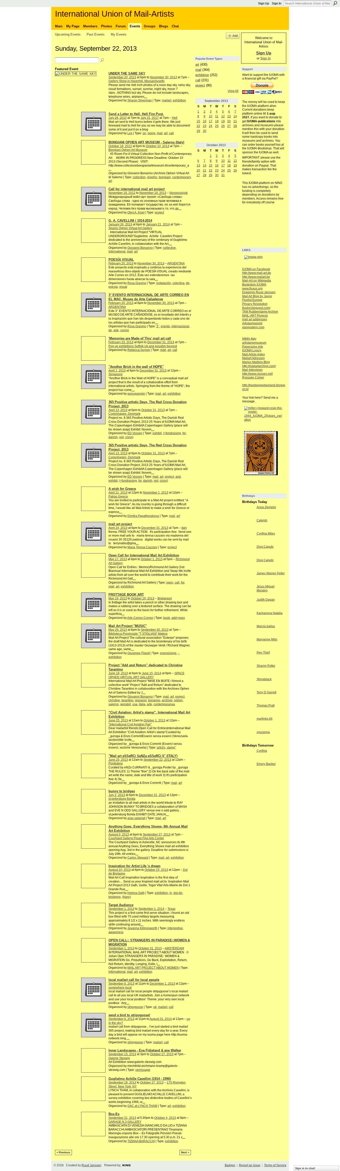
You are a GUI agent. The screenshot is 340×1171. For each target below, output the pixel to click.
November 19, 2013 (152, 193)
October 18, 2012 (120, 146)
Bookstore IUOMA (254, 284)
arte (116, 330)
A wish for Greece (122, 489)
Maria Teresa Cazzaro (142, 547)
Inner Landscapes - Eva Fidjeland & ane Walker (145, 1050)
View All (233, 91)
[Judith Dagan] (248, 604)
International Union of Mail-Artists (114, 13)
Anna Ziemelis (266, 507)
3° (157, 326)
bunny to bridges (122, 791)
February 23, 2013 (121, 342)
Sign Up (263, 3)
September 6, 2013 (121, 983)
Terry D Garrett (266, 692)
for (184, 433)
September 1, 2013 (121, 909)
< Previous (63, 1152)
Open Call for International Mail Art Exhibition (144, 555)
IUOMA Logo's (251, 350)
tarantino (127, 700)
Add (235, 35)
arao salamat (136, 818)
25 (217, 126)
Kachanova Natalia (270, 613)
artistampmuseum (254, 342)
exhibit (157, 433)
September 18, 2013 (122, 1082)
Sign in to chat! (305, 1168)
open (169, 582)
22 (198, 126)
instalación (163, 283)
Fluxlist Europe (252, 300)
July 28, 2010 (118, 118)
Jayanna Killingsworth (142, 928)
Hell (174, 118)
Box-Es (114, 1114)
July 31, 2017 (150, 118)
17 (210, 121)
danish (113, 437)
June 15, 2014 (151, 673)
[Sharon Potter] (248, 670)
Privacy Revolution (255, 304)
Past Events (96, 34)
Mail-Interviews (252, 370)
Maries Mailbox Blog (256, 362)
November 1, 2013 (155, 492)
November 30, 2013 (163, 77)
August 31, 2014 (161, 1019)
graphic (152, 177)
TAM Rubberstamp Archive (260, 311)
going (151, 133)
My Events (118, 34)
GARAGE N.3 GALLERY (125, 1122)
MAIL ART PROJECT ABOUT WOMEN (153, 967)
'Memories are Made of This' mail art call (140, 338)
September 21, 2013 (122, 1118)
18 (217, 121)
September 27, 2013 (156, 834)
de (187, 283)
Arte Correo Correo (140, 618)
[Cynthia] (248, 755)
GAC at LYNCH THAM (142, 1106)
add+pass (178, 618)
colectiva (178, 283)
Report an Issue (249, 1165)
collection (139, 177)
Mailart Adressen (253, 358)
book (166, 618)
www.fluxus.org (252, 288)
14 (235, 116)
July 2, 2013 (117, 795)
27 (229, 126)
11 (216, 116)
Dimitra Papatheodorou (143, 516)
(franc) (126, 897)
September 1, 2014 (151, 909)
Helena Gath (136, 893)
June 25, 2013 (118, 720)
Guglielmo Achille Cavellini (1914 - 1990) (140, 1079)
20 (229, 121)
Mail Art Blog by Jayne (257, 296)
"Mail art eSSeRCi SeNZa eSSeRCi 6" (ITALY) (143, 756)
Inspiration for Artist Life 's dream (135, 866)
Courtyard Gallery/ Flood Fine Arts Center (136, 838)
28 (235, 126)
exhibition (179, 100)
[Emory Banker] (248, 768)
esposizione (168, 653)
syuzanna (263, 732)
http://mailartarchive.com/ (259, 366)
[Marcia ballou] (248, 630)
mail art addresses (254, 319)
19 (223, 121)
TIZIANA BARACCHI (141, 1141)
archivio (167, 700)
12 (223, 116)
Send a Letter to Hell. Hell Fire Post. (136, 114)
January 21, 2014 (158, 224)
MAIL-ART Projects (255, 315)
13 (229, 116)
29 (198, 131)
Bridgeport (165, 598)
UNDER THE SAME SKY (127, 73)
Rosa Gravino (136, 283)
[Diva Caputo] (248, 551)
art (166, 133)
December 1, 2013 (162, 983)
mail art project (120, 524)
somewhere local (120, 987)
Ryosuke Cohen (253, 377)
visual (123, 287)
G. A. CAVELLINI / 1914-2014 (130, 220)
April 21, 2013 (118, 492)
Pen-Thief (263, 652)
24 (210, 126)
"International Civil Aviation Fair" (130, 724)
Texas (171, 909)
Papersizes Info (252, 346)
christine (114, 700)
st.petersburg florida (122, 798)
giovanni (141, 700)
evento (165, 326)
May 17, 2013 (118, 559)
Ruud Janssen (91, 1165)
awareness (116, 932)
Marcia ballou (266, 626)
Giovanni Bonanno (140, 248)
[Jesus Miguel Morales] (248, 591)
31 (223, 175)
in (171, 893)
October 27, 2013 (161, 1054)
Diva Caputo (265, 546)
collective (169, 248)
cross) (129, 437)
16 (204, 121)
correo (124, 330)
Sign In (276, 3)
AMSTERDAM (174, 948)
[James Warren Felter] (248, 578)
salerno (114, 704)
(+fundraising (172, 433)
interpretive (175, 928)
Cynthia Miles (266, 533)
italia (142, 704)
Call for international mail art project (137, 189)
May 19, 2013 (118, 598)
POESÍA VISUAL (121, 259)
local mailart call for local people (134, 980)
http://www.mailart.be (256, 277)
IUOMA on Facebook (256, 269)
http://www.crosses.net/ (257, 374)
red (121, 437)
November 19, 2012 (122, 193)
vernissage (142, 1070)
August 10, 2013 (120, 870)
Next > (185, 1152)
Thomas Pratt (266, 705)
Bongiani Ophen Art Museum (128, 150)
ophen (178, 700)
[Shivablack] (248, 683)
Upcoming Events (68, 34)
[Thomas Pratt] (248, 710)
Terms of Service (275, 1165)
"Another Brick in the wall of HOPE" (136, 367)
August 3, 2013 (119, 834)
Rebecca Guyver (138, 350)
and (178, 476)
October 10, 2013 (157, 146)
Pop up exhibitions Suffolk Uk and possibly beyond (143, 346)
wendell (125, 704)
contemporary (181, 177)
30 (204, 131)
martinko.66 (265, 718)
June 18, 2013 (118, 673)
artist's (161, 747)
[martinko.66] (248, 723)
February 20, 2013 (121, 263)
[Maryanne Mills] (248, 644)
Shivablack (264, 679)
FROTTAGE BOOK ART (126, 594)
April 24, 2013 (118, 528)
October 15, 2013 (156, 870)
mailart (166, 100)
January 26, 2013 (120, 224)
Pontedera (116, 763)
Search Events (102, 60)
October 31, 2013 (153, 410)
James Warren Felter (271, 573)
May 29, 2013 (118, 629)
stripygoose (135, 1007)
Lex (129, 133)
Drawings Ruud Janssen (259, 292)
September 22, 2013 (157, 759)
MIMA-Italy (249, 338)
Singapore (116, 374)
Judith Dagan (266, 599)
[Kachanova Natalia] (248, 617)
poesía (113, 287)
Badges (230, 1165)
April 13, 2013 (118, 410)
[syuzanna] (248, 736)
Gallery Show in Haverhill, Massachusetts (137, 81)
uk (155, 1007)
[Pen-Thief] (248, 657)
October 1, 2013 (152, 559)
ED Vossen (134, 433)
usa (134, 704)
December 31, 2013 (160, 342)
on (144, 133)
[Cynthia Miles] (248, 538)
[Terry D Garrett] (248, 697)
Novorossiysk (179, 193)
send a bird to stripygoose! (129, 1015)
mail (160, 133)
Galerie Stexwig (119, 1058)
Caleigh (262, 520)
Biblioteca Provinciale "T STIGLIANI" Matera (138, 633)
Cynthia (262, 751)
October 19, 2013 (142, 598)
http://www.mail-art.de (256, 273)
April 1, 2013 (117, 370)
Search (335, 3)
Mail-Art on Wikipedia (256, 280)
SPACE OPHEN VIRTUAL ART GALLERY (146, 675)
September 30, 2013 (155, 629)
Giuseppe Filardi (138, 653)
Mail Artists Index (253, 354)
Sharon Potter (266, 666)
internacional (180, 326)
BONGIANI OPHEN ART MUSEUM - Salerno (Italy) (146, 142)
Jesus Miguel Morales (266, 588)
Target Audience (121, 905)
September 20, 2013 (122, 77)
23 (204, 126)
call (171, 133)
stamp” (171, 747)
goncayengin (136, 393)
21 (235, 121)
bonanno (154, 700)
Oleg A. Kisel (136, 212)
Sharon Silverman (139, 100)
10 (210, 116)
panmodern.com (253, 327)
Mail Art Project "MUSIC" (128, 626)
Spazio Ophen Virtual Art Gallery (130, 228)
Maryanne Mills (267, 639)
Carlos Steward (137, 857)
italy (184, 528)
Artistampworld (252, 323)
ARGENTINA (176, 263)
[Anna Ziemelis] (248, 511)
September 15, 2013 (122, 1054)
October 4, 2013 (165, 1118)
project (159, 212)
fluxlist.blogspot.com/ (256, 308)
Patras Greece (118, 496)
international (117, 251)
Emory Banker (266, 764)
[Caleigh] (248, 525)
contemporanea (164, 704)
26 (223, 126)
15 (198, 121)
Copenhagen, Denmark (124, 414)
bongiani (165, 177)
